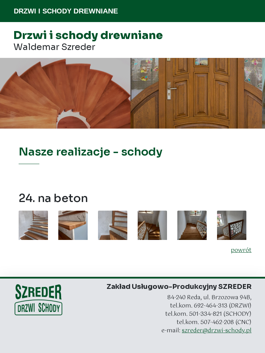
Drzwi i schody (66, 11)
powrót (241, 250)
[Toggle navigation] (247, 11)
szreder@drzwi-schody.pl (217, 330)
